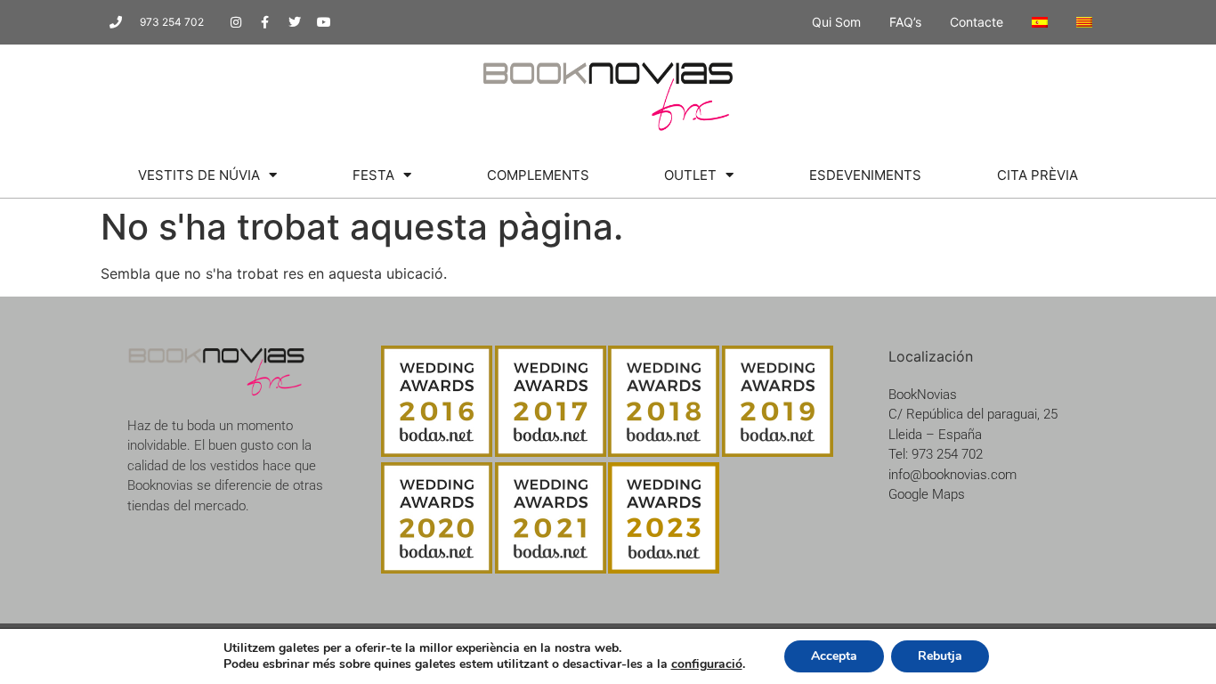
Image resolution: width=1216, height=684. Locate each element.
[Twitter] (294, 22)
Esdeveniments (865, 175)
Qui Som (836, 21)
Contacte (976, 21)
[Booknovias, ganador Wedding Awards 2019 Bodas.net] (777, 451)
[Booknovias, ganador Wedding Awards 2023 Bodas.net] (663, 568)
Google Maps (926, 494)
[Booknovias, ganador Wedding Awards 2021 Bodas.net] (550, 568)
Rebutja (940, 655)
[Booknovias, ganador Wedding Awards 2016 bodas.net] (436, 451)
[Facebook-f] (265, 22)
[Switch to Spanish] (1039, 22)
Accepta (834, 655)
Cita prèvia (1037, 175)
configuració (706, 664)
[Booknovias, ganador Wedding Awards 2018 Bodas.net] (663, 451)
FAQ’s (905, 21)
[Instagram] (235, 22)
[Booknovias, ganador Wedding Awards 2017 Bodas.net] (550, 451)
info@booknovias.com (952, 475)
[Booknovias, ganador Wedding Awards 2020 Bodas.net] (436, 568)
